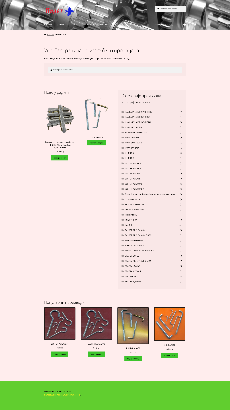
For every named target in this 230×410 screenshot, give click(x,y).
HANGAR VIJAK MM (133, 127)
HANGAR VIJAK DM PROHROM (138, 112)
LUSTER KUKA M (132, 178)
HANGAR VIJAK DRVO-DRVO (137, 117)
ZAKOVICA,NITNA (133, 281)
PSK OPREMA (131, 219)
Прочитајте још (96, 143)
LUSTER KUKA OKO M (135, 189)
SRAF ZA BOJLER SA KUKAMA (138, 261)
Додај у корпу (60, 158)
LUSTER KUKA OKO (134, 184)
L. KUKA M (129, 158)
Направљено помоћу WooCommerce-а (62, 394)
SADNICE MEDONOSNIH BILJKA (139, 250)
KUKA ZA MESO (132, 137)
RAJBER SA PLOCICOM (135, 230)
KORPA (74, 24)
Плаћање (103, 24)
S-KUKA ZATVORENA (134, 245)
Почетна (50, 34)
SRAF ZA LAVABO (132, 266)
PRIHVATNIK (131, 214)
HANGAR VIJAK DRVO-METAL (138, 122)
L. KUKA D (129, 153)
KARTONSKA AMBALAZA (136, 132)
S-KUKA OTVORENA (134, 240)
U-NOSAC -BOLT (132, 276)
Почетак (48, 24)
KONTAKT (61, 24)
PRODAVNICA (88, 24)
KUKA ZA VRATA (132, 148)
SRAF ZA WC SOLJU (133, 271)
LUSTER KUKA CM (133, 168)
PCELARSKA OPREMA (134, 204)
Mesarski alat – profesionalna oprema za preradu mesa (150, 194)
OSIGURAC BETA (132, 199)
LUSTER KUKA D (132, 173)
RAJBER (128, 225)
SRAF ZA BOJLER (132, 255)
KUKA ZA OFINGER (133, 142)
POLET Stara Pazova (134, 209)
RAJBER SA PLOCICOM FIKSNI (138, 235)
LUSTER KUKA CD (133, 163)
